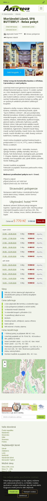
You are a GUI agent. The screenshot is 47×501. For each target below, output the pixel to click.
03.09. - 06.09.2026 (9, 265)
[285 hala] (41, 72)
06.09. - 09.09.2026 (9, 274)
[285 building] (23, 55)
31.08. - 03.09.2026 (9, 256)
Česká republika (7, 430)
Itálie (3, 437)
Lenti (3, 453)
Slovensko (5, 435)
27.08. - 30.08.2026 (9, 243)
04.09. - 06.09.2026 (9, 269)
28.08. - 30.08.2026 (9, 247)
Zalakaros (5, 451)
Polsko (4, 442)
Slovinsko (5, 439)
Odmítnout (23, 495)
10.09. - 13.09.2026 (9, 283)
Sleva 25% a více (8, 467)
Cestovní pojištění (5, 405)
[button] (23, 373)
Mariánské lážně (8, 458)
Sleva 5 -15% (6, 471)
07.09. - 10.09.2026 (9, 278)
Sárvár (4, 448)
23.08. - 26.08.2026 (9, 234)
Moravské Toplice (8, 460)
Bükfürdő (5, 455)
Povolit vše (14, 492)
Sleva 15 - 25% (7, 469)
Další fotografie (13, 72)
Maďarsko (5, 433)
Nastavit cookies (30, 492)
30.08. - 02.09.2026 (9, 252)
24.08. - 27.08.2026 (9, 238)
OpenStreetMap (6, 392)
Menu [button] (5, 2)
